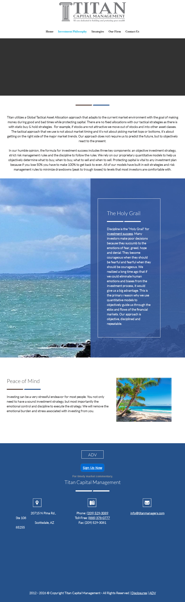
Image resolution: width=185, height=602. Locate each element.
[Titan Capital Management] (92, 12)
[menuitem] (50, 31)
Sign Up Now (92, 468)
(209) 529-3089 (97, 513)
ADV (152, 593)
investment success (120, 233)
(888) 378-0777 (99, 518)
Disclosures (139, 593)
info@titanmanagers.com (147, 513)
